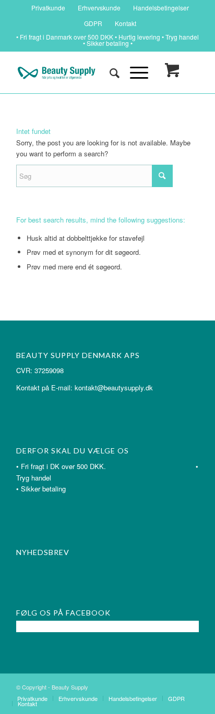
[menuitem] (48, 7)
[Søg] (109, 72)
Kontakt (125, 23)
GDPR (93, 23)
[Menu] (134, 72)
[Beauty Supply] (89, 72)
